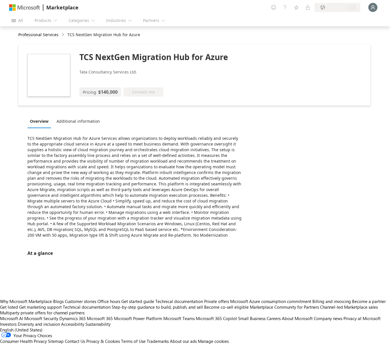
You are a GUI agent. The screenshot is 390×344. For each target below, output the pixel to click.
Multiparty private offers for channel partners (42, 313)
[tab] (40, 121)
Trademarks (158, 341)
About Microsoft (297, 318)
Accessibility (72, 324)
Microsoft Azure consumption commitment (271, 301)
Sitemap (56, 341)
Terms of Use (133, 341)
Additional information (78, 121)
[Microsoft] (24, 7)
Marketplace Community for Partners (284, 307)
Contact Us (75, 341)
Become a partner (369, 301)
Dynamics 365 (72, 318)
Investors (8, 324)
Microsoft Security (41, 318)
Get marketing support (40, 307)
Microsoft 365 (100, 318)
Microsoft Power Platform (138, 318)
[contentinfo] (63, 35)
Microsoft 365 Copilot (216, 318)
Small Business (252, 318)
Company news (328, 318)
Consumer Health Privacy (23, 341)
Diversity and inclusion (39, 324)
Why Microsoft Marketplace (26, 301)
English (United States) (21, 330)
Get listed (9, 307)
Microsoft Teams (179, 318)
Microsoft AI (11, 318)
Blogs (58, 301)
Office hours (108, 301)
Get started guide (137, 301)
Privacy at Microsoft (362, 318)
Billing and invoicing (331, 301)
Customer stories (80, 301)
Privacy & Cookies (103, 341)
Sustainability (97, 324)
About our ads (183, 341)
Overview (39, 121)
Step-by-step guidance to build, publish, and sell (157, 307)
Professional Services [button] (38, 34)
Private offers (216, 301)
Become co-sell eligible (226, 307)
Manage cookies (213, 341)
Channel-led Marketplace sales (349, 307)
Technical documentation (179, 301)
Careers (274, 318)
